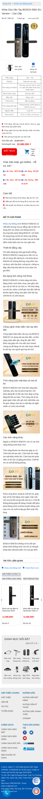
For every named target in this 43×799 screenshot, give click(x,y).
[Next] (41, 605)
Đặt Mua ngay (9, 152)
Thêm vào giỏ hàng (32, 151)
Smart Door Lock (32, 568)
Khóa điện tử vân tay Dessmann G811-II (31, 610)
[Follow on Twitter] (31, 732)
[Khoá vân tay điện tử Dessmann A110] (11, 595)
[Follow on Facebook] (25, 732)
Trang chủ (6, 4)
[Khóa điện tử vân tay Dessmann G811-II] (32, 595)
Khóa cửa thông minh (23, 4)
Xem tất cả (31, 643)
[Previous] (3, 41)
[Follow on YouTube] (25, 738)
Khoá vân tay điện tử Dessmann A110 (10, 610)
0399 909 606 (15, 783)
